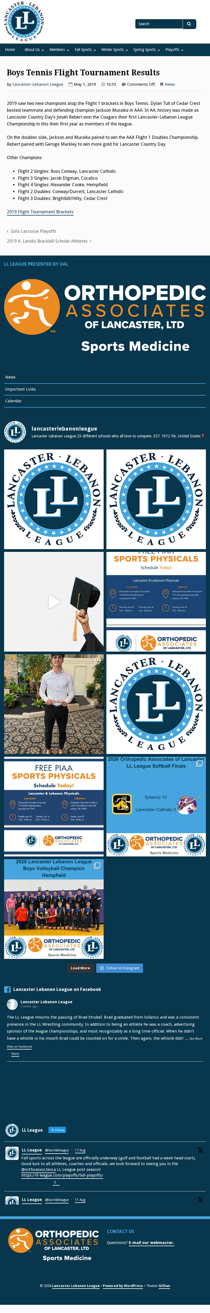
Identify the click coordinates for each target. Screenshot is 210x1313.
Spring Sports (144, 49)
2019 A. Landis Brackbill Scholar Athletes (47, 241)
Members (57, 49)
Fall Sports (83, 49)
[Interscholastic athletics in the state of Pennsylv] (156, 704)
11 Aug (80, 1200)
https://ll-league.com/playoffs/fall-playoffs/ (62, 1175)
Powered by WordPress (123, 1286)
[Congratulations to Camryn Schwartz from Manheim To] (54, 704)
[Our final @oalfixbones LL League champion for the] (156, 806)
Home (10, 49)
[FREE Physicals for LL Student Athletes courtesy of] (156, 602)
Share (15, 1054)
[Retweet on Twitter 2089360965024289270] (35, 1183)
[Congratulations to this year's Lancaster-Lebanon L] (54, 602)
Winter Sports (112, 49)
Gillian (164, 1286)
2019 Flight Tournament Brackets (40, 211)
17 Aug (80, 1150)
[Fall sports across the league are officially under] (54, 499)
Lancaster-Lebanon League (37, 84)
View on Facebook (19, 1047)
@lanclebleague (57, 1150)
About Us (32, 49)
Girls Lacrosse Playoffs (33, 231)
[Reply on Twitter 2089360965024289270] (25, 1183)
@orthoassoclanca (38, 1169)
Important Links (20, 389)
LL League (32, 1150)
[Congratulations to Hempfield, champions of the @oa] (54, 909)
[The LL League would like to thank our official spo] (54, 806)
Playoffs (172, 49)
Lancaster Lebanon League (46, 1002)
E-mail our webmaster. (151, 1242)
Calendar (13, 401)
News (170, 84)
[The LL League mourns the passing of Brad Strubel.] (156, 499)
